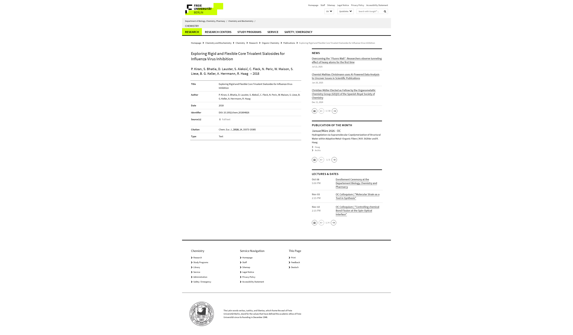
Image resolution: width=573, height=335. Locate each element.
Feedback (295, 262)
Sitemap (331, 5)
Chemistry (192, 26)
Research (192, 32)
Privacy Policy (357, 5)
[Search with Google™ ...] (385, 11)
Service (272, 32)
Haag (317, 147)
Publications (289, 42)
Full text (226, 119)
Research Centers (218, 32)
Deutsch (295, 267)
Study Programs (249, 32)
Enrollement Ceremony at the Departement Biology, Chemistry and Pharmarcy (356, 183)
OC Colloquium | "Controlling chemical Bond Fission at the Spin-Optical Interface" (357, 210)
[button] (329, 11)
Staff (323, 5)
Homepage (313, 5)
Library (196, 267)
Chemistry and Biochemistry (241, 21)
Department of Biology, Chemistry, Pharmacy (206, 21)
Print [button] (293, 257)
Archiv (318, 150)
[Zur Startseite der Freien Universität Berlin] (207, 9)
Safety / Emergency (298, 32)
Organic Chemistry (270, 42)
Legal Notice (343, 5)
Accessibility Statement (377, 5)
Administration (200, 276)
